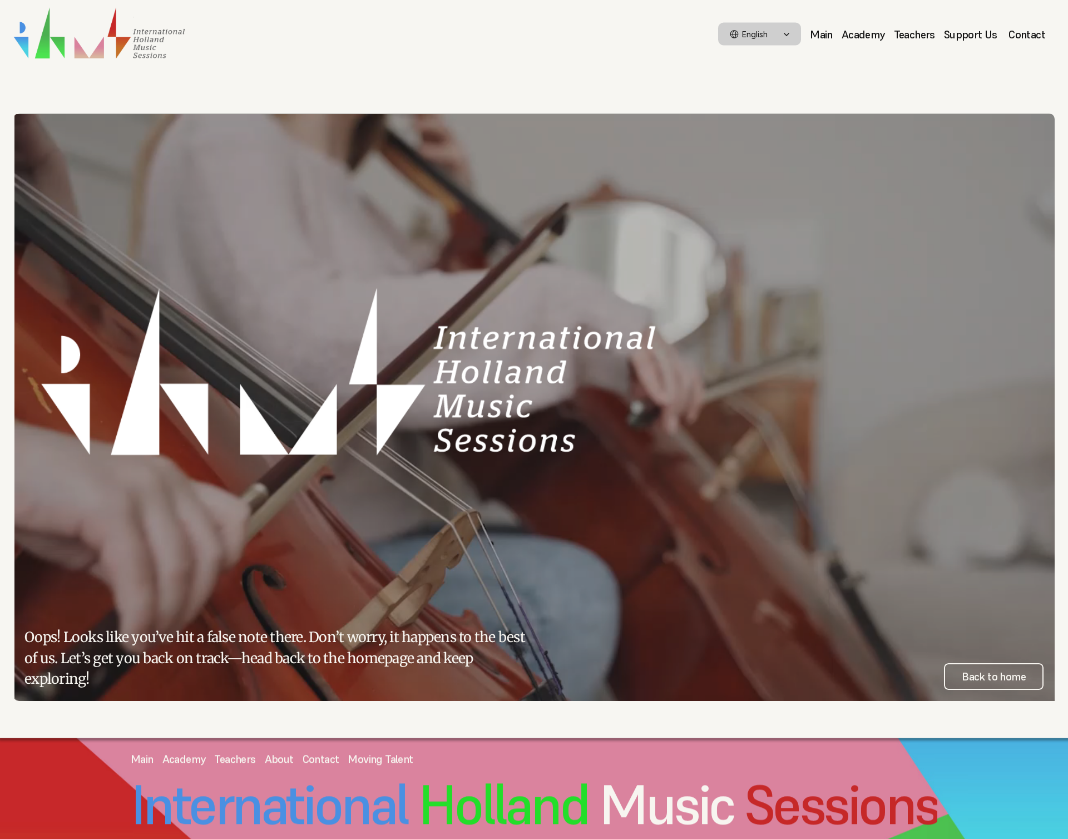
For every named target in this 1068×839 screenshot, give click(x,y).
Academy (863, 34)
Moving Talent (380, 759)
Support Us (972, 34)
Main (821, 34)
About (279, 759)
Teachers (914, 34)
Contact (1026, 34)
